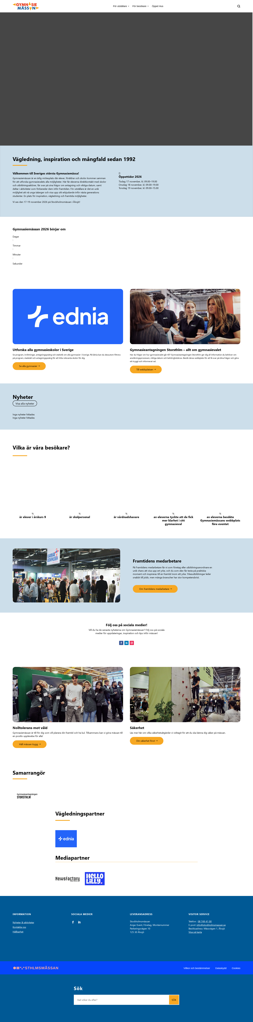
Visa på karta (195, 932)
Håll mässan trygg (28, 744)
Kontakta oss (19, 927)
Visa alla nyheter (25, 403)
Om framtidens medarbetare (154, 588)
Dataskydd (221, 968)
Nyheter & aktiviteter (23, 922)
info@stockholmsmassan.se (211, 925)
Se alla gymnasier (28, 366)
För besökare (139, 6)
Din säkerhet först (145, 740)
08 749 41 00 (205, 921)
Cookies (236, 968)
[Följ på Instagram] (132, 643)
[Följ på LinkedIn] (126, 643)
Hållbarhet (18, 931)
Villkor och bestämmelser (197, 968)
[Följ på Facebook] (121, 643)
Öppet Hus (157, 6)
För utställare (120, 6)
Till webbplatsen (144, 369)
